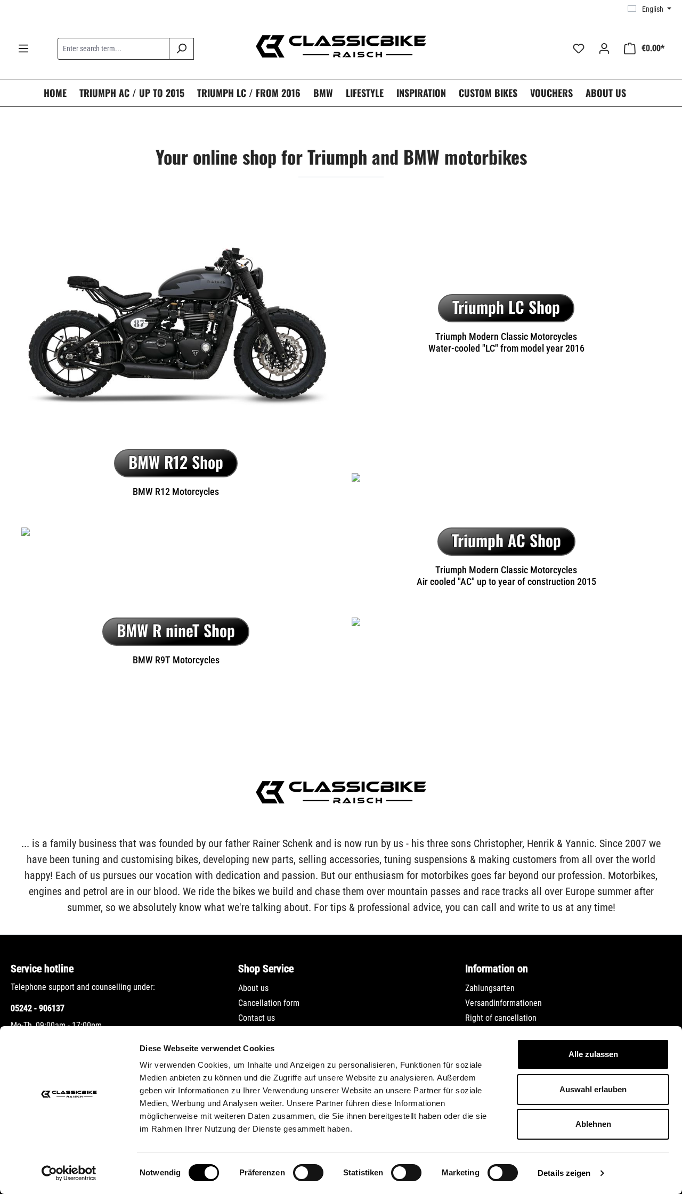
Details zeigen (564, 1172)
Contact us (256, 1018)
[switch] (308, 1172)
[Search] (181, 49)
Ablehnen (593, 1123)
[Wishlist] (578, 48)
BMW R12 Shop (175, 462)
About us (253, 988)
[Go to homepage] (341, 46)
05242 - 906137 (37, 1008)
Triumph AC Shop (506, 540)
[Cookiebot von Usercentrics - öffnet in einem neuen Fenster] (69, 1173)
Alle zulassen (593, 1054)
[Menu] (23, 48)
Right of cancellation (501, 1018)
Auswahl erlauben (593, 1089)
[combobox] (113, 49)
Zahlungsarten (490, 988)
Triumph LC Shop (506, 307)
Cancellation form (268, 1003)
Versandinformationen (503, 1003)
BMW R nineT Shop (176, 630)
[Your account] (604, 48)
